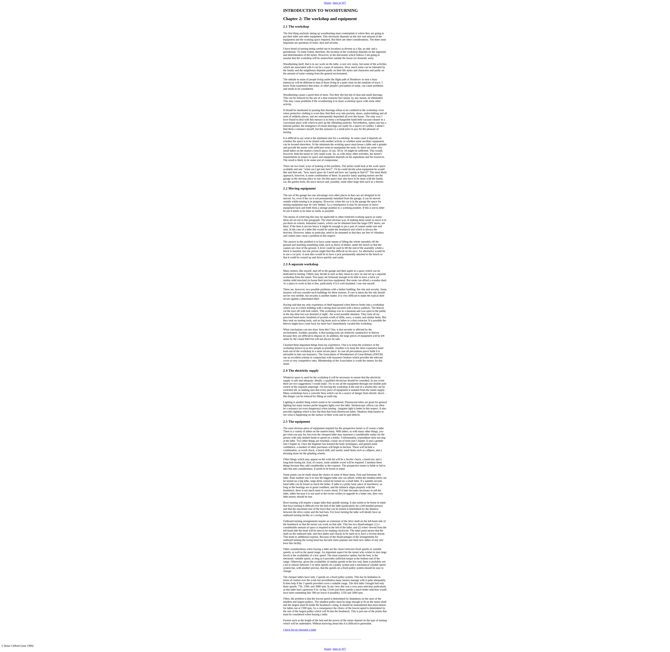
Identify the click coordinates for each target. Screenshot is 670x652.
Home (327, 2)
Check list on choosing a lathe (299, 629)
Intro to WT (339, 2)
